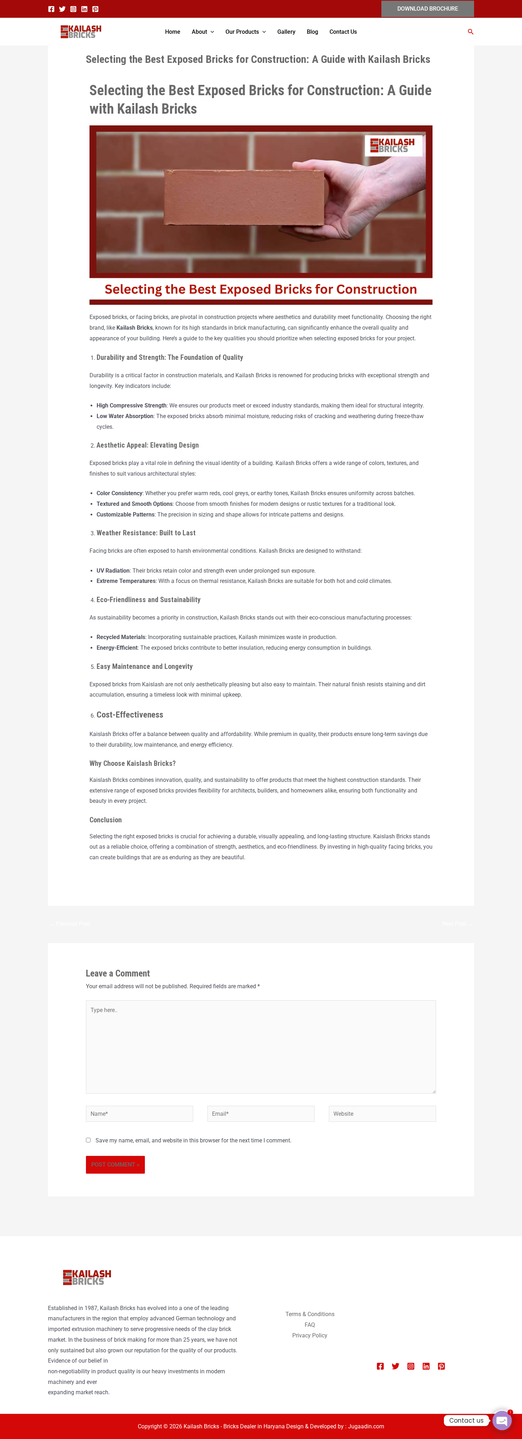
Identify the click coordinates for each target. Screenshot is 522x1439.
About (199, 31)
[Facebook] (51, 9)
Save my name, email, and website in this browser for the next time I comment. (194, 1140)
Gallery (286, 31)
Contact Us (343, 31)
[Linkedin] (84, 9)
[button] (427, 9)
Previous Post (69, 923)
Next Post (457, 923)
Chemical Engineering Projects (414, 1284)
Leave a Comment (108, 73)
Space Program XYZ (401, 1326)
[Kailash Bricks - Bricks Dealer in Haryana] (80, 32)
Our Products (242, 31)
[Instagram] (73, 9)
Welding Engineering (402, 1315)
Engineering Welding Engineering (417, 1305)
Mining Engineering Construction (417, 1294)
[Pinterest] (95, 9)
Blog (312, 31)
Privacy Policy (309, 1335)
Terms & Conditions (310, 1314)
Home (172, 31)
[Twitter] (62, 9)
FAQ (310, 1324)
